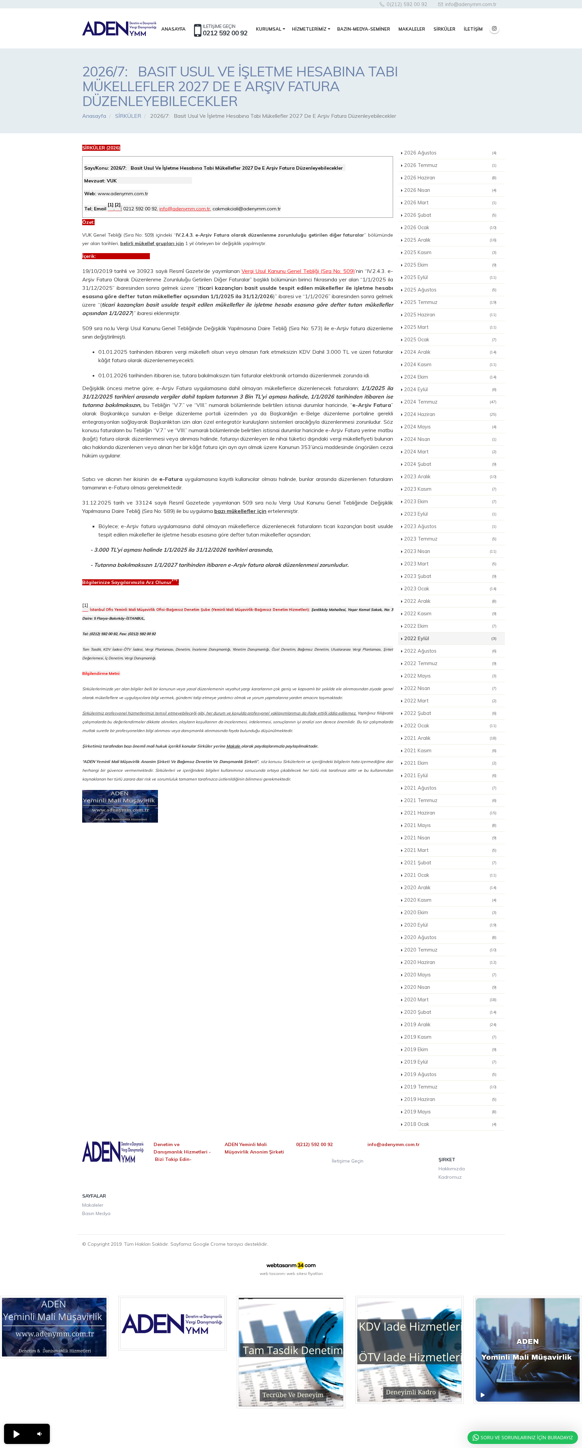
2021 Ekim (450, 763)
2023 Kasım (450, 489)
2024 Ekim (450, 377)
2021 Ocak (450, 875)
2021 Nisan (450, 838)
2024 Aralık (450, 352)
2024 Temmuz (450, 402)
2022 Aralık (450, 601)
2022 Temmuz (450, 663)
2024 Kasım (450, 364)
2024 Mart (450, 452)
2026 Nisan (450, 190)
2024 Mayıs (450, 427)
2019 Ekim (450, 1049)
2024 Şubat (450, 464)
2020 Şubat (450, 1012)
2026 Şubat (450, 215)
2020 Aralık (450, 888)
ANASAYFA (173, 29)
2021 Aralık (450, 738)
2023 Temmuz (450, 539)
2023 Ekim (450, 501)
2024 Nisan (450, 439)
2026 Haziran (450, 178)
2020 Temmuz (450, 950)
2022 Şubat (450, 713)
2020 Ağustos (450, 937)
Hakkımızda (452, 1169)
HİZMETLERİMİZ (309, 29)
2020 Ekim (450, 912)
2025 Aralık (450, 240)
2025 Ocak (450, 340)
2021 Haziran (450, 813)
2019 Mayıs (450, 1112)
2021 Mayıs (450, 825)
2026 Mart (450, 203)
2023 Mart (450, 564)
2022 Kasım (450, 614)
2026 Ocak (450, 228)
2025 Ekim (450, 265)
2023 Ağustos (450, 526)
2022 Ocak (450, 726)
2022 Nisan (450, 688)
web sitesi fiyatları (305, 1273)
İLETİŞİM (473, 29)
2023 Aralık (450, 477)
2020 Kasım (450, 900)
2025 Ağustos (450, 290)
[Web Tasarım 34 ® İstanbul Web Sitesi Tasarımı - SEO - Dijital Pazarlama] (291, 1265)
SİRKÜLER (444, 29)
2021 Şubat (450, 863)
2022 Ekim (450, 626)
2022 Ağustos (450, 651)
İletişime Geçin (347, 1161)
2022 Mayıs (450, 676)
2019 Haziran (450, 1099)
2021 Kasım (450, 751)
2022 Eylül (450, 638)
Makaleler (92, 1205)
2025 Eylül (450, 277)
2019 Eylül (450, 1062)
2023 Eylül (450, 514)
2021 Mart (450, 850)
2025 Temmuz (450, 302)
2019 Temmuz (450, 1087)
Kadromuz (450, 1177)
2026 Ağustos (450, 153)
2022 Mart (450, 701)
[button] (16, 1434)
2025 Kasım (450, 252)
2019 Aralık (450, 1025)
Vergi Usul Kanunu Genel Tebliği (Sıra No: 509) (298, 271)
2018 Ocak (450, 1124)
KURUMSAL (268, 29)
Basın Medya (96, 1213)
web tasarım (272, 1273)
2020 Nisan (450, 987)
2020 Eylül (450, 925)
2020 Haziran (450, 962)
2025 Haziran (450, 315)
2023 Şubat (450, 576)
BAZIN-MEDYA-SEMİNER (363, 29)
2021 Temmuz (450, 800)
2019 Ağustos (450, 1074)
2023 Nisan (450, 551)
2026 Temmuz (450, 165)
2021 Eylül (450, 775)
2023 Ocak (450, 589)
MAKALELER (411, 29)
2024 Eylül (450, 389)
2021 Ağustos (450, 788)
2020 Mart (450, 1000)
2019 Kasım (450, 1037)
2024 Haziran (450, 414)
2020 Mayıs (450, 975)
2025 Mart (450, 327)
